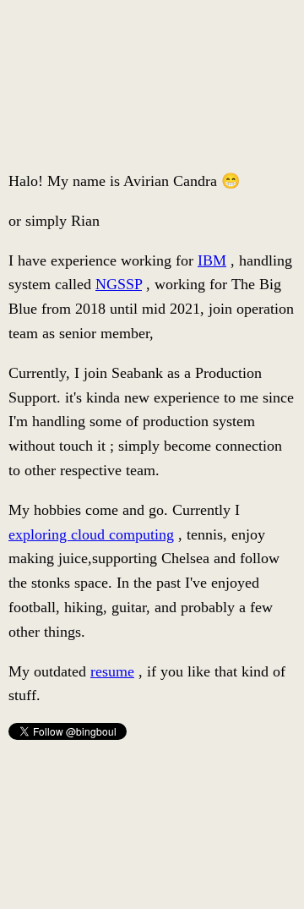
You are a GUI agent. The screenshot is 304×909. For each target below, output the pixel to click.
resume (112, 671)
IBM (212, 260)
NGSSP (118, 284)
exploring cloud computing (91, 534)
